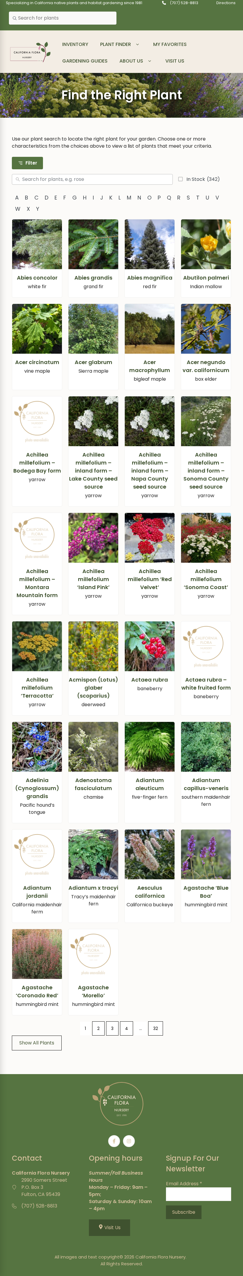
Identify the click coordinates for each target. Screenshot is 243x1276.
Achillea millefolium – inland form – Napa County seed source (149, 470)
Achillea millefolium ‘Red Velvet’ (150, 579)
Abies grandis (93, 277)
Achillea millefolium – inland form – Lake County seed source (93, 470)
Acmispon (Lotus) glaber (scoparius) (93, 687)
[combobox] (62, 18)
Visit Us (174, 61)
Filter (31, 163)
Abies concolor (37, 277)
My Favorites (170, 44)
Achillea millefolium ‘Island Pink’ (93, 579)
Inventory (75, 44)
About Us (131, 61)
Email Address (184, 1183)
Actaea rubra (149, 679)
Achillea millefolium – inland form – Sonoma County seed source (205, 470)
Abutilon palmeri (206, 277)
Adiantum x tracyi (93, 887)
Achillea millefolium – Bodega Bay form (37, 462)
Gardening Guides (85, 61)
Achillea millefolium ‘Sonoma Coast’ (206, 579)
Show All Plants (36, 1042)
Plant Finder (115, 44)
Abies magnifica (149, 277)
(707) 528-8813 (184, 3)
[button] (137, 44)
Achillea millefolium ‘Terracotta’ (37, 687)
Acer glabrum (93, 362)
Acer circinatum (37, 362)
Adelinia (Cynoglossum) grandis (37, 788)
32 (155, 1028)
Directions (226, 3)
